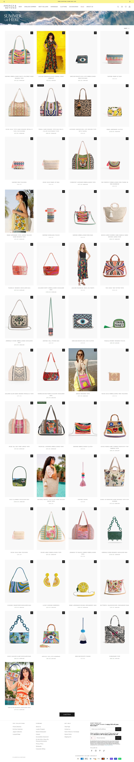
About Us (38, 726)
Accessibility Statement (42, 736)
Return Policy (68, 734)
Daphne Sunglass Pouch (51, 235)
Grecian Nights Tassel (83, 656)
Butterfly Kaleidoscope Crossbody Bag (114, 605)
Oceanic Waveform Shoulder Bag (19, 605)
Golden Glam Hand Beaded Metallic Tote (19, 393)
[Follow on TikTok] (104, 751)
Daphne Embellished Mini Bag (83, 235)
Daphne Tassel (83, 499)
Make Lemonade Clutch (115, 129)
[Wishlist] (126, 6)
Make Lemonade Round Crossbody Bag (82, 605)
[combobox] (93, 738)
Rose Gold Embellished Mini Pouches (115, 393)
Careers (38, 734)
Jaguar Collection (17, 731)
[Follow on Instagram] (96, 751)
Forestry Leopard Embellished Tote (83, 182)
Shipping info (68, 736)
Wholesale (38, 746)
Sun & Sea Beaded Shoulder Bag (19, 707)
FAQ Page (67, 726)
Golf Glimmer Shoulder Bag (19, 499)
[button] (118, 6)
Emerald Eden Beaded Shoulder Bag (114, 552)
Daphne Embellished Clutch (83, 446)
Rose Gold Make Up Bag (51, 182)
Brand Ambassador (41, 731)
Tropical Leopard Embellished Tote (51, 446)
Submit (118, 729)
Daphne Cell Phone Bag (51, 340)
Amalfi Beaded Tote (83, 393)
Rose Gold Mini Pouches (19, 552)
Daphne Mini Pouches (19, 182)
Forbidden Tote (114, 656)
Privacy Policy (39, 743)
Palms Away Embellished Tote (51, 552)
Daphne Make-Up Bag (115, 76)
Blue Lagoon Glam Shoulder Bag (19, 656)
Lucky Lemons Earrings (51, 605)
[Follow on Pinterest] (100, 751)
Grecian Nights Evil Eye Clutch (83, 340)
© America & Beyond (19, 757)
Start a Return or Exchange (72, 731)
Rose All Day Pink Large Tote (19, 446)
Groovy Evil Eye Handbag (51, 656)
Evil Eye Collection (18, 729)
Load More (67, 714)
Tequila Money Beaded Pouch (114, 340)
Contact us (67, 729)
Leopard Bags (16, 734)
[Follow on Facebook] (92, 751)
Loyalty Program (40, 729)
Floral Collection (17, 726)
